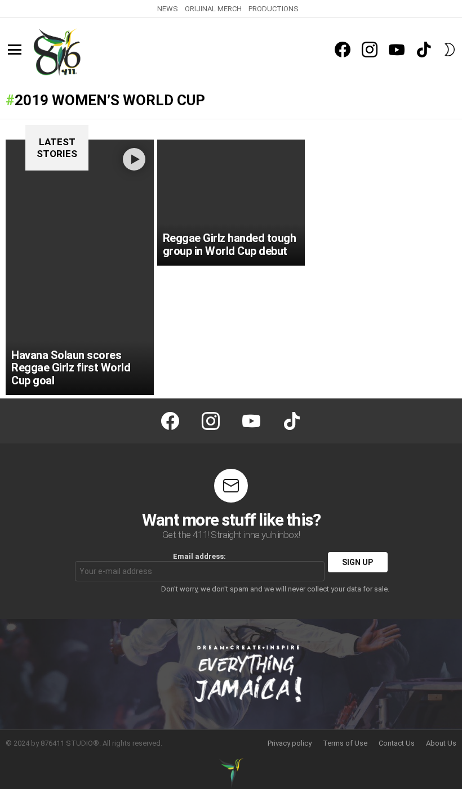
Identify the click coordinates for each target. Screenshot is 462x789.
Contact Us (397, 743)
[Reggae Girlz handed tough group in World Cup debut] (231, 203)
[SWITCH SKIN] (449, 49)
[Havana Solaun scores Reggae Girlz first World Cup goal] (80, 267)
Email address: (199, 556)
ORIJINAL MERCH (213, 9)
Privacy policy (290, 743)
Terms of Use (345, 743)
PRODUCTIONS (273, 9)
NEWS (167, 9)
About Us (441, 743)
